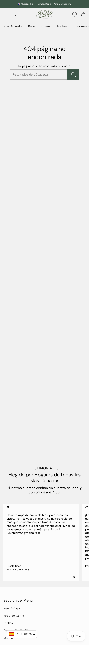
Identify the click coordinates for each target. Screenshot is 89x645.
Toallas (8, 623)
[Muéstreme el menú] (5, 14)
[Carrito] (83, 14)
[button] (22, 634)
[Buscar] (73, 74)
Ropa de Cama (13, 615)
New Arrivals (12, 608)
